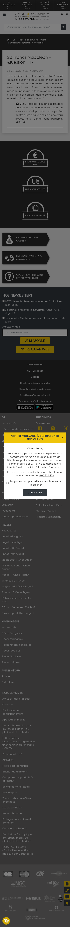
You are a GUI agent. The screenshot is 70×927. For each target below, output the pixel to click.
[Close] (62, 437)
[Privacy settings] (6, 921)
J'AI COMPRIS (35, 492)
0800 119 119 (46, 475)
